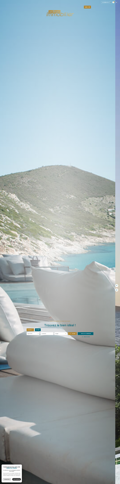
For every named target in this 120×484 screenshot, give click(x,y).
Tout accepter (16, 479)
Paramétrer (7, 479)
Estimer (38, 329)
